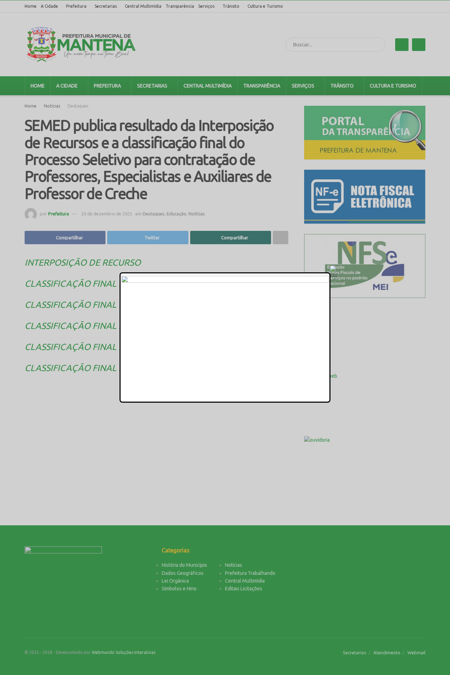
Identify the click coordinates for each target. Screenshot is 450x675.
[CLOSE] (333, 272)
